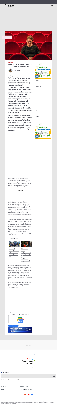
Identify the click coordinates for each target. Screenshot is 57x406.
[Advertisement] (28, 22)
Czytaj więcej (20, 379)
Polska (38, 111)
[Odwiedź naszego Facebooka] (32, 394)
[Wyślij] (54, 376)
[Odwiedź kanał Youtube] (28, 394)
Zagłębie (22, 383)
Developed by (18, 397)
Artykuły (3, 383)
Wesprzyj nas (24, 386)
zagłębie (38, 86)
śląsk (37, 80)
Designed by (3, 397)
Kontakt (41, 383)
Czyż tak (3, 386)
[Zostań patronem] (25, 394)
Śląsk (2, 389)
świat (37, 116)
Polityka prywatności (26, 389)
